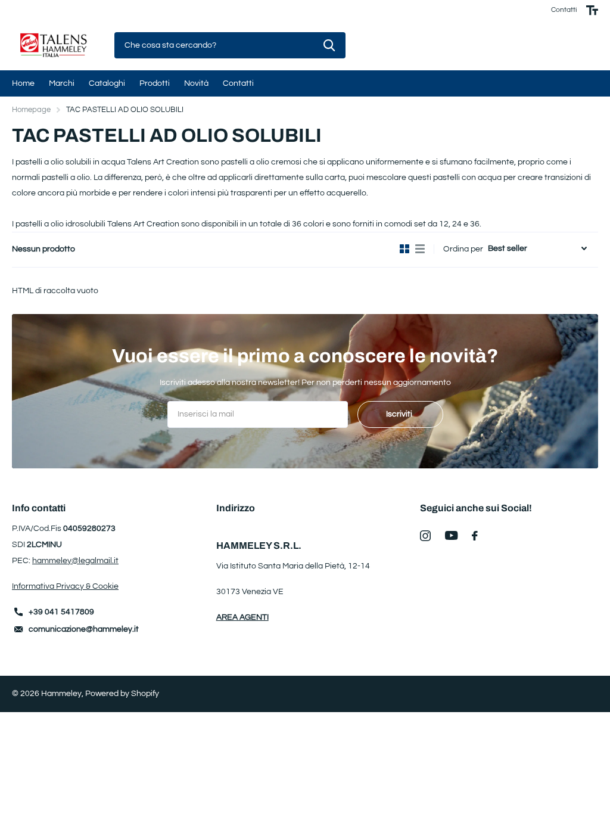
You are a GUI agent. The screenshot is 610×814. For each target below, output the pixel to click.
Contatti (564, 10)
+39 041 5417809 (61, 612)
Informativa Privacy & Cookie (65, 586)
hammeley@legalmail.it (75, 561)
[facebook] (475, 535)
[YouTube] (451, 535)
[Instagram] (425, 535)
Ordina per (463, 249)
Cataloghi (107, 83)
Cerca (329, 45)
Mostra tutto (23, 83)
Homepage (31, 109)
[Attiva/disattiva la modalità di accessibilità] (592, 10)
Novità (196, 83)
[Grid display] (404, 249)
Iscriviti (400, 414)
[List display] (420, 249)
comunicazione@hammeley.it (84, 629)
